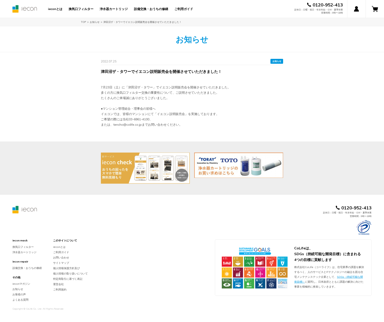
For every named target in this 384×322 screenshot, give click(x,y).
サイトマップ (61, 262)
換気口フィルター (81, 9)
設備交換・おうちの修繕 (151, 9)
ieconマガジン (21, 283)
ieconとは (55, 9)
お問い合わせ (61, 257)
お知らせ (95, 22)
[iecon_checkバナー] (145, 168)
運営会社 (58, 284)
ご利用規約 (59, 289)
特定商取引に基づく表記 (67, 278)
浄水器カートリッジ (114, 9)
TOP (83, 22)
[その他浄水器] (238, 165)
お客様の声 (19, 294)
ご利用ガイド (183, 9)
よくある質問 (20, 299)
